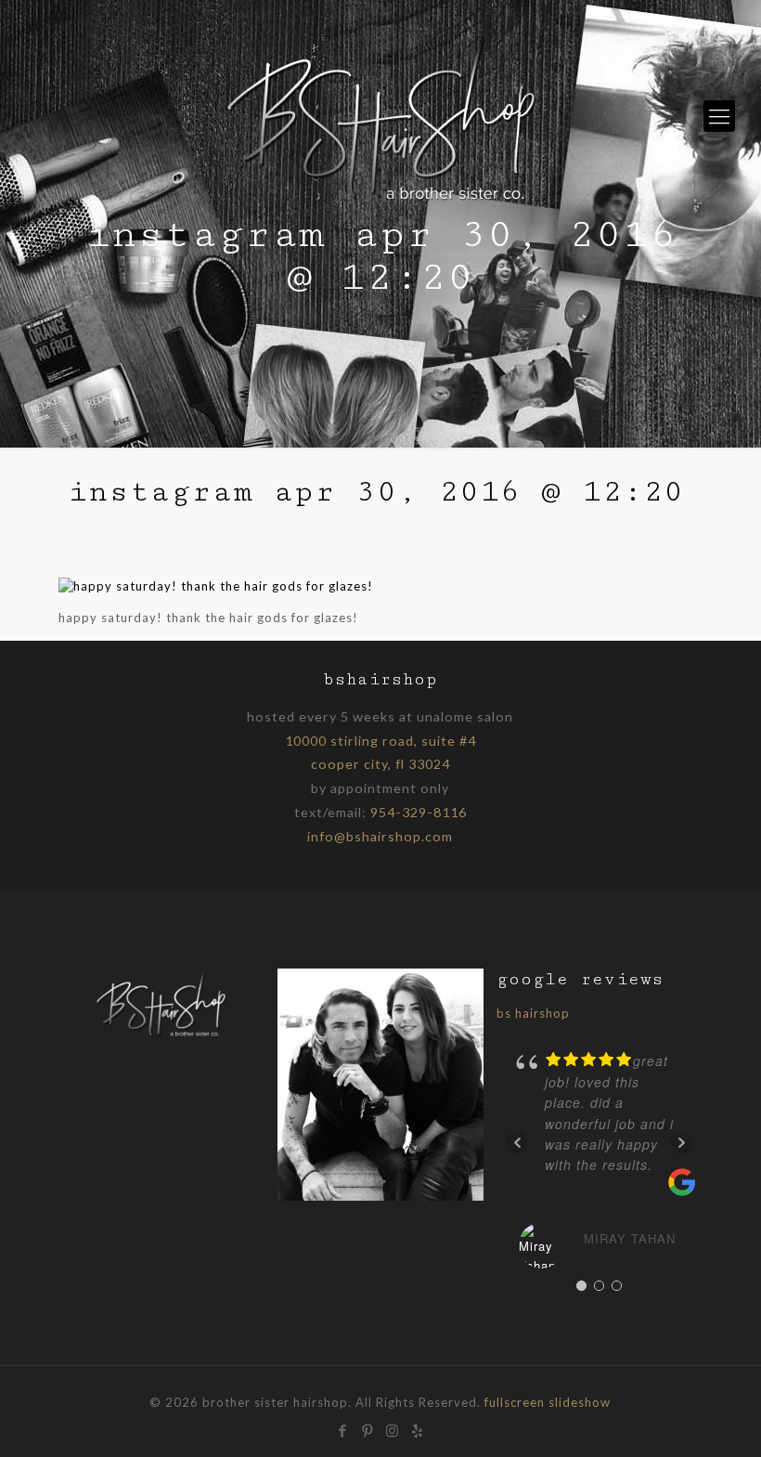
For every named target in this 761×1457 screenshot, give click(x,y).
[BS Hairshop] (161, 1035)
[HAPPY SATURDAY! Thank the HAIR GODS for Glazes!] (215, 586)
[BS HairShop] (380, 116)
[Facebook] (343, 1428)
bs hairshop (533, 1013)
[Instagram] (393, 1428)
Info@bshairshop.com (380, 836)
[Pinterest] (368, 1428)
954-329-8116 (418, 812)
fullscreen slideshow (547, 1402)
